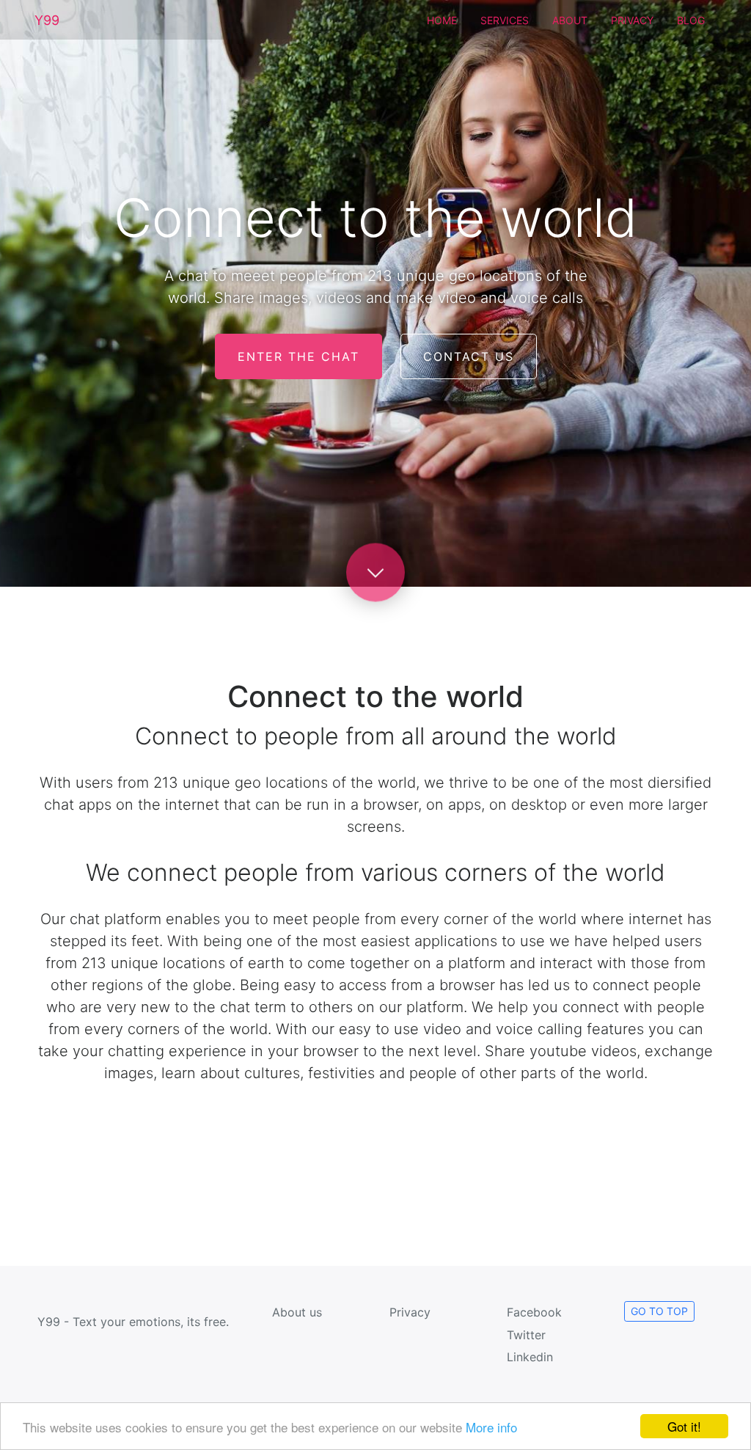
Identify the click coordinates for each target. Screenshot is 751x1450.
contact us (468, 356)
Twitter (526, 1335)
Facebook (534, 1312)
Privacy (632, 20)
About (569, 20)
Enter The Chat (298, 356)
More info (491, 1427)
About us (297, 1312)
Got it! (684, 1426)
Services (504, 20)
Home (442, 20)
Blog (691, 20)
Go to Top (659, 1311)
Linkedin (530, 1357)
